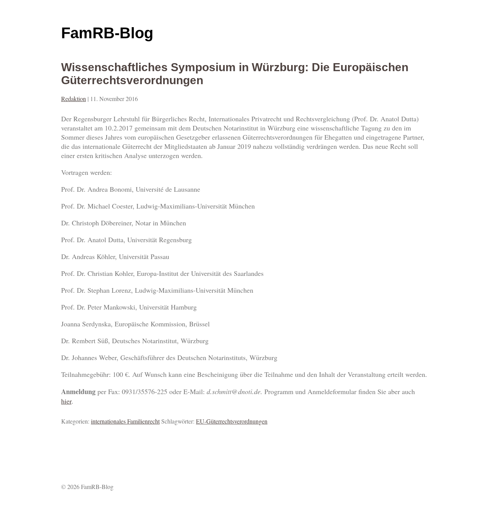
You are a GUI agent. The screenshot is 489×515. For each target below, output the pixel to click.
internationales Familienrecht (125, 421)
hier (66, 401)
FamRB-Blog (107, 32)
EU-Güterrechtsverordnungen (231, 421)
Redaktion (73, 99)
